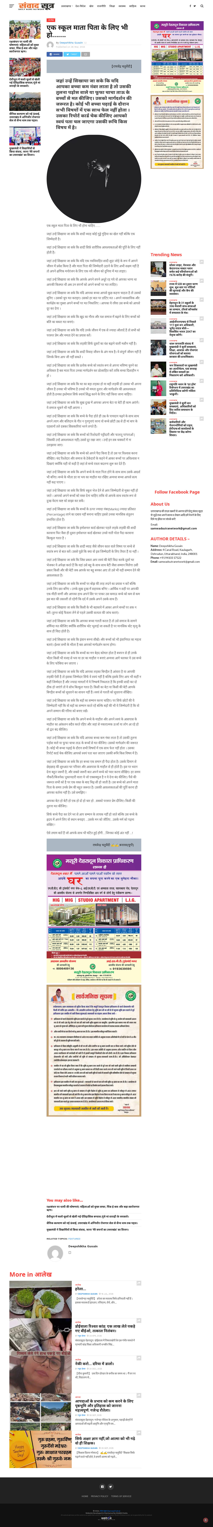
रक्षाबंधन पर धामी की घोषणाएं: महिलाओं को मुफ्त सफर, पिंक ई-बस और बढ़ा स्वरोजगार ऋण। (24, 46)
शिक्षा (112, 6)
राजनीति (101, 6)
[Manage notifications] (205, 1520)
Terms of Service (121, 1496)
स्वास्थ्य (122, 6)
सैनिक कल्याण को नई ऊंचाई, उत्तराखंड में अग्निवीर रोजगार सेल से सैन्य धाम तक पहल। (24, 117)
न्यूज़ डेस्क (81, 1336)
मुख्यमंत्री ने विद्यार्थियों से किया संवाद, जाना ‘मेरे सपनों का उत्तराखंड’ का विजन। (24, 151)
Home (85, 1496)
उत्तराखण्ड (66, 6)
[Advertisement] (177, 463)
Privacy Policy (99, 1496)
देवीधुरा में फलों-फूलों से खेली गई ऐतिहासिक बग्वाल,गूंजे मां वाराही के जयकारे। (24, 83)
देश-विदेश (80, 6)
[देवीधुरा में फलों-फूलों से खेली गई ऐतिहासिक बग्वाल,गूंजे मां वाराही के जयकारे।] (25, 75)
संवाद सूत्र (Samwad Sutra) (110, 1511)
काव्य (142, 6)
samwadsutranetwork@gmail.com (174, 528)
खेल (91, 6)
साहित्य (132, 6)
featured (74, 1238)
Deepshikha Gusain (71, 42)
